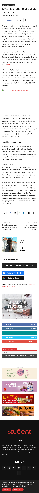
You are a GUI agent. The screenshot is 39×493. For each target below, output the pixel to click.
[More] (26, 20)
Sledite (33, 329)
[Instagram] (9, 468)
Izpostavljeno (6, 5)
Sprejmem (7, 489)
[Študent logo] (19, 431)
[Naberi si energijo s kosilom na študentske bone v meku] (18, 405)
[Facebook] (10, 213)
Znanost (13, 5)
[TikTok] (24, 468)
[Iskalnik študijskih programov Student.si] (17, 318)
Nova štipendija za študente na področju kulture (30, 227)
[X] (15, 213)
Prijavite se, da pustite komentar (19, 265)
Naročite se (32, 341)
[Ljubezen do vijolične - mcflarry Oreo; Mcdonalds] (19, 393)
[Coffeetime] (19, 380)
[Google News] (19, 473)
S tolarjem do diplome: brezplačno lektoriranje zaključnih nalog (9, 227)
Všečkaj (33, 324)
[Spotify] (19, 468)
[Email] (29, 213)
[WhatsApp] (20, 213)
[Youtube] (34, 468)
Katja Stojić (9, 15)
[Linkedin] (24, 213)
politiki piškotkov (21, 486)
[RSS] (14, 468)
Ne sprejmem (18, 489)
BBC (8, 65)
